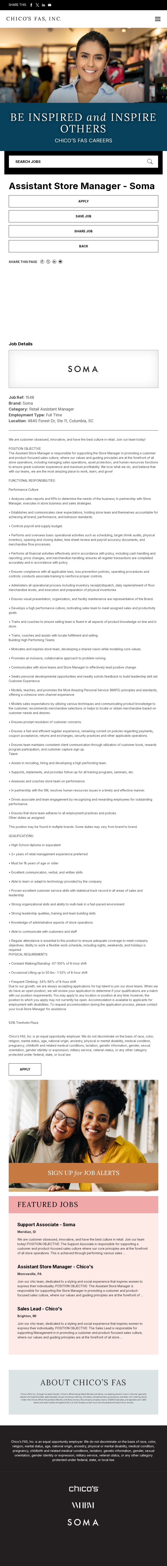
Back (83, 246)
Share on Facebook (31, 5)
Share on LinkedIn (43, 5)
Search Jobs (28, 161)
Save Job (83, 216)
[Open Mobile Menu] (157, 19)
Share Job (83, 231)
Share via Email (50, 5)
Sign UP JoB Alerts (83, 1173)
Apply (83, 201)
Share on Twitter (37, 5)
